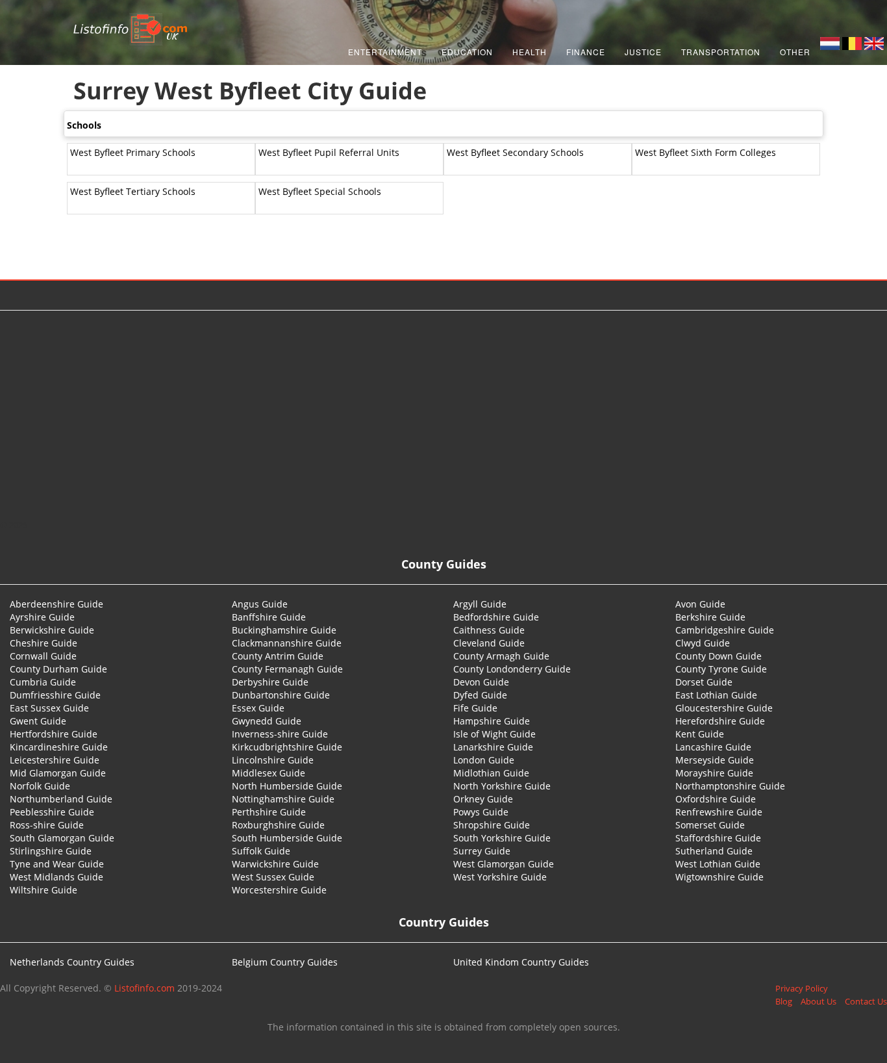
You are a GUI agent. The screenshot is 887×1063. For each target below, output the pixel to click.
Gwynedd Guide (266, 721)
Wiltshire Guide (43, 890)
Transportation (720, 51)
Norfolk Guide (40, 786)
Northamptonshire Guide (730, 786)
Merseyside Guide (714, 760)
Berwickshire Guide (52, 630)
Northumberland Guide (61, 799)
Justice (643, 51)
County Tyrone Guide (721, 669)
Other (795, 51)
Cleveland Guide (489, 643)
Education (467, 51)
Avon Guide (700, 604)
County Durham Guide (58, 669)
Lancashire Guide (713, 747)
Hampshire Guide (491, 721)
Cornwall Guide (43, 656)
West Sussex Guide (273, 877)
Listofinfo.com (144, 988)
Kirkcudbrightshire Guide (287, 747)
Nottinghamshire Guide (283, 799)
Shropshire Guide (491, 825)
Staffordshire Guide (718, 838)
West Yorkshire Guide (500, 877)
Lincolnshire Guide (273, 760)
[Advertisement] (443, 415)
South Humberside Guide (287, 838)
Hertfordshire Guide (53, 734)
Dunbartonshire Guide (281, 695)
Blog (783, 1001)
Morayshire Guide (714, 773)
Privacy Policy (801, 988)
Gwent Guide (38, 721)
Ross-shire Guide (47, 825)
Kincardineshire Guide (59, 747)
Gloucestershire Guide (724, 708)
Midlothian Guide (491, 773)
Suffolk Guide (261, 851)
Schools (84, 125)
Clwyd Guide (702, 643)
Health (529, 51)
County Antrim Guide (277, 656)
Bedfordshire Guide (496, 617)
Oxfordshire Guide (715, 799)
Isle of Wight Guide (494, 734)
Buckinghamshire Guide (284, 630)
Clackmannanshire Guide (287, 643)
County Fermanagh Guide (287, 669)
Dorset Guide (703, 682)
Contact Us (866, 1001)
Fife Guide (475, 708)
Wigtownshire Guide (719, 877)
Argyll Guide (479, 604)
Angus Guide (260, 604)
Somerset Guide (710, 825)
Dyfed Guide (480, 695)
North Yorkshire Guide (502, 786)
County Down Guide (718, 656)
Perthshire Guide (269, 812)
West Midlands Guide (56, 877)
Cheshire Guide (43, 643)
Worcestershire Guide (279, 890)
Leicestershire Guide (54, 760)
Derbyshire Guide (270, 682)
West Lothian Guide (717, 864)
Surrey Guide (481, 851)
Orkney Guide (483, 799)
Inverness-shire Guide (280, 734)
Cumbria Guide (43, 682)
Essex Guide (258, 708)
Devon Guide (481, 682)
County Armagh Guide (501, 656)
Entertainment (385, 51)
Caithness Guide (489, 630)
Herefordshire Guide (720, 721)
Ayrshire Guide (42, 617)
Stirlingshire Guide (51, 851)
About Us (818, 1001)
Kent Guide (699, 734)
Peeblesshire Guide (52, 812)
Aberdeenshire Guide (56, 604)
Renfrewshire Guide (718, 812)
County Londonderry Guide (512, 669)
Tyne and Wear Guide (57, 864)
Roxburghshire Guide (278, 825)
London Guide (483, 760)
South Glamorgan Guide (62, 838)
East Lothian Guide (716, 695)
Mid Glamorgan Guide (58, 773)
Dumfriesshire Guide (55, 695)
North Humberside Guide (287, 786)
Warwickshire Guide (275, 864)
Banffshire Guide (269, 617)
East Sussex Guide (49, 708)
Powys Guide (480, 812)
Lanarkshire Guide (493, 747)
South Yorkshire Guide (502, 838)
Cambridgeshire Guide (724, 630)
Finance (585, 51)
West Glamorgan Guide (503, 864)
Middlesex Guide (268, 773)
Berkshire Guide (710, 617)
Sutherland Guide (714, 851)
